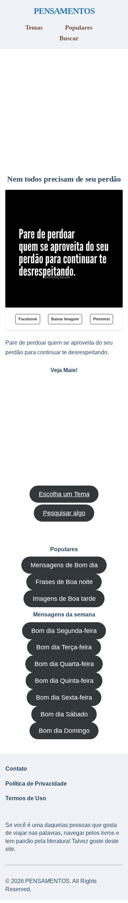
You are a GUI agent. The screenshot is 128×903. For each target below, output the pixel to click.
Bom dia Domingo (64, 730)
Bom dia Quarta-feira (64, 664)
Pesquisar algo (64, 513)
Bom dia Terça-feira (64, 647)
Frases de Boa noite (64, 581)
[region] (64, 109)
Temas (34, 27)
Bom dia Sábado (64, 714)
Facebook (27, 319)
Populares (78, 27)
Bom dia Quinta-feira (64, 680)
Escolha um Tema (64, 494)
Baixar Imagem (65, 319)
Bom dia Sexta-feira (64, 697)
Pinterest (101, 319)
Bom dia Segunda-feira (64, 630)
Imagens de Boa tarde (64, 598)
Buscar (69, 38)
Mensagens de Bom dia (64, 565)
